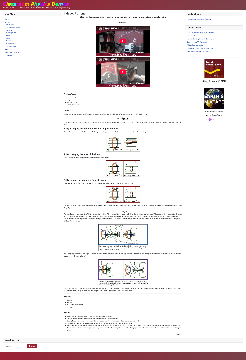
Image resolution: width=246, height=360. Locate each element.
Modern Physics (11, 43)
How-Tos (8, 49)
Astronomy (9, 41)
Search (33, 346)
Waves (8, 35)
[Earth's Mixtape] (214, 98)
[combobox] (16, 346)
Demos (7, 22)
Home (7, 19)
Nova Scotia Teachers (12, 53)
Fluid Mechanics (11, 46)
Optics (8, 38)
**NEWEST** (10, 24)
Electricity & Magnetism (13, 27)
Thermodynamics (11, 33)
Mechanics (9, 30)
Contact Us (8, 56)
